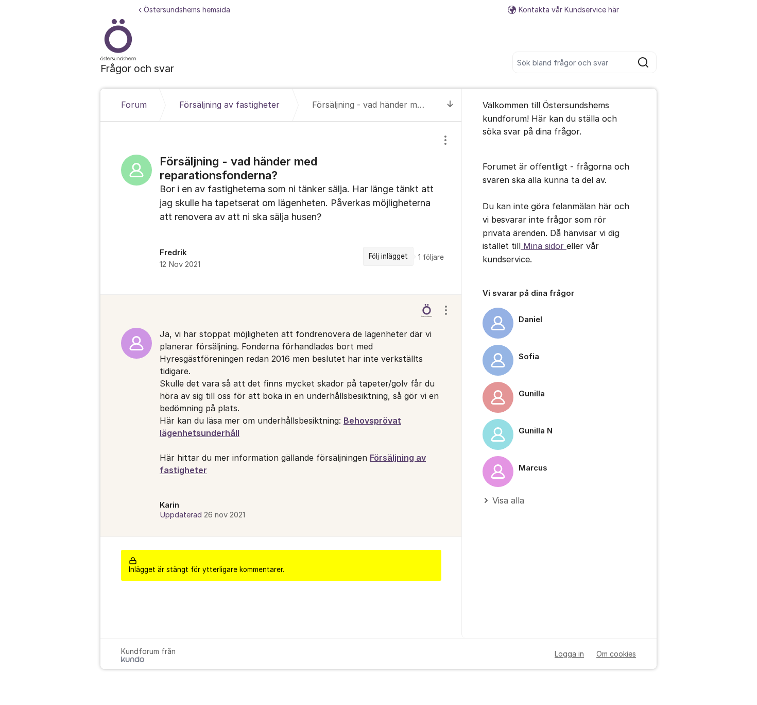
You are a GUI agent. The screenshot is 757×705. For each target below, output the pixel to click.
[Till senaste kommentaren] (450, 105)
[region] (281, 208)
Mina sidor (543, 246)
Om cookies (616, 653)
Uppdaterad (202, 514)
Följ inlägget (388, 256)
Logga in (569, 653)
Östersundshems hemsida (187, 9)
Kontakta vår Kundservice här (569, 9)
